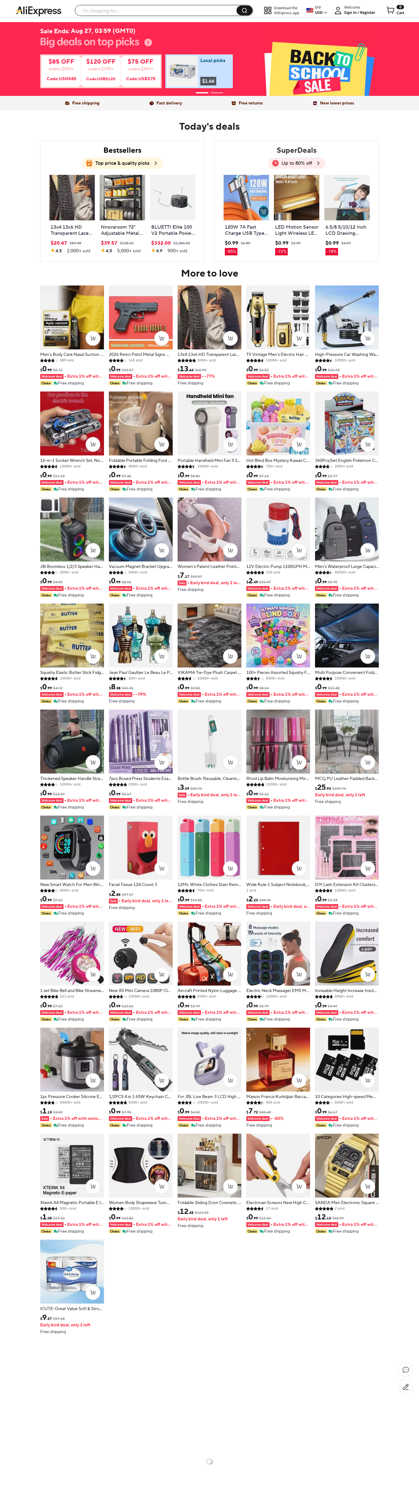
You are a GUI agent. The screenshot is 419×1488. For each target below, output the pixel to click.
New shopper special (209, 56)
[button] (244, 10)
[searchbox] (157, 10)
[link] (94, 74)
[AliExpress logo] (39, 11)
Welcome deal (210, 46)
